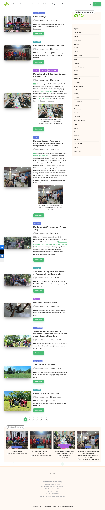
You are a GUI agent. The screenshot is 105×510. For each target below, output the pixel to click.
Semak (76, 128)
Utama (76, 147)
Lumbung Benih (78, 86)
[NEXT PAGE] (46, 419)
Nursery (76, 94)
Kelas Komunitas (39, 13)
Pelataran (77, 105)
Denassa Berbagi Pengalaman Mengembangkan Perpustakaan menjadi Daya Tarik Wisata (48, 143)
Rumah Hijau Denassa (46, 91)
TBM (42, 244)
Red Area (77, 116)
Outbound (77, 97)
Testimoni (77, 139)
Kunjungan (37, 41)
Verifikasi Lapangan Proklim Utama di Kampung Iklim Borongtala (49, 272)
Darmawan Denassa (43, 98)
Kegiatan (43, 70)
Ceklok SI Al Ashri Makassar (46, 393)
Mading (76, 90)
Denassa (48, 244)
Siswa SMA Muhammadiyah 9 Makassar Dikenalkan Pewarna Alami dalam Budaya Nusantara (50, 333)
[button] (97, 4)
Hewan (76, 52)
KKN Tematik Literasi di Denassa (48, 45)
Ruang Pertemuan (79, 120)
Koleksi (76, 74)
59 (41, 419)
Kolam (76, 71)
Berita (76, 36)
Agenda (36, 299)
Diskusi (36, 70)
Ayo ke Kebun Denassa (44, 365)
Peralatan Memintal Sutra (45, 303)
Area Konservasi (79, 32)
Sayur (76, 124)
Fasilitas (76, 48)
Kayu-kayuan (78, 55)
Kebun (76, 59)
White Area (77, 151)
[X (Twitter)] (2, 251)
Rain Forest (77, 113)
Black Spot (77, 40)
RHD (34, 84)
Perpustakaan (78, 109)
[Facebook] (2, 247)
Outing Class (38, 327)
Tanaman (76, 136)
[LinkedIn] (2, 256)
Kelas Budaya (39, 17)
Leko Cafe (77, 82)
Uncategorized (52, 70)
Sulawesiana (78, 132)
